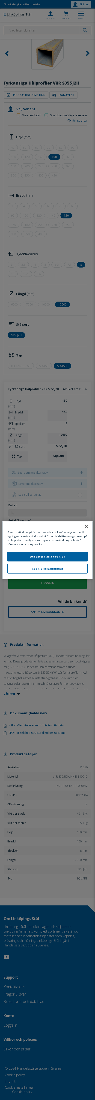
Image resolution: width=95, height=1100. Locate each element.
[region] (47, 550)
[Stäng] (86, 526)
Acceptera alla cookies (47, 556)
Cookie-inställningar (47, 568)
